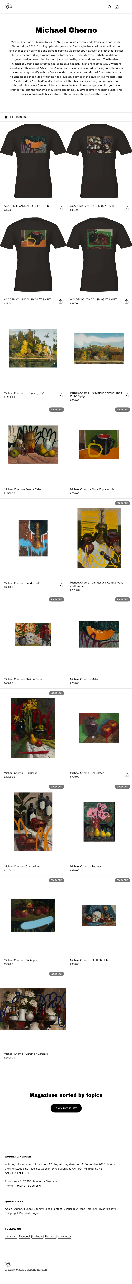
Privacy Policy (106, 1209)
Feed (48, 1209)
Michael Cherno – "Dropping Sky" (33, 357)
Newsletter (64, 1236)
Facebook (24, 1236)
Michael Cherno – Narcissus (33, 735)
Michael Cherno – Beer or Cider (33, 451)
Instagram (11, 1236)
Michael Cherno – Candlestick (33, 547)
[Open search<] (109, 7)
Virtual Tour (71, 1209)
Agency (19, 1209)
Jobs (82, 1209)
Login (35, 1213)
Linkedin (37, 1236)
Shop (28, 1209)
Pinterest (50, 1236)
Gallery (38, 1209)
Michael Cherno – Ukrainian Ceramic (33, 1016)
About (8, 1209)
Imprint (91, 1209)
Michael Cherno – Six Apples (33, 922)
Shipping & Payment (17, 1213)
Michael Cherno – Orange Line (33, 829)
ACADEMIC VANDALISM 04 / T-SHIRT (33, 262)
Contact (57, 1209)
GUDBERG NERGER (36, 1269)
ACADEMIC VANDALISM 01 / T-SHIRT (33, 168)
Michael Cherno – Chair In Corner (33, 641)
